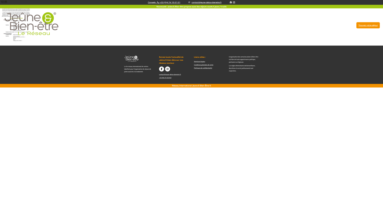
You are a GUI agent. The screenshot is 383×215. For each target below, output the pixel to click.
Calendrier (348, 25)
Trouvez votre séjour (368, 25)
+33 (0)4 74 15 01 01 (165, 78)
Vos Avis (337, 25)
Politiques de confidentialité (203, 68)
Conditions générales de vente (203, 65)
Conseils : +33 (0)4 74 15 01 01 (164, 2)
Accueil (253, 25)
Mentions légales (199, 62)
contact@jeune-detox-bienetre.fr (207, 2)
